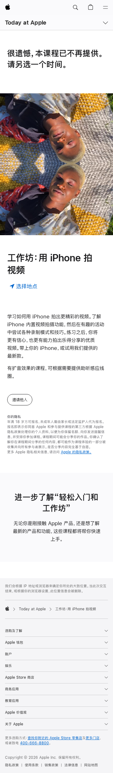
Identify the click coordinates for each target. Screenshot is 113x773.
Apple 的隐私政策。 (76, 452)
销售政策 (51, 765)
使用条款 (32, 765)
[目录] (105, 7)
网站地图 (91, 765)
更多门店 (93, 738)
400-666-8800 (34, 743)
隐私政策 (12, 765)
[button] (75, 7)
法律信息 (71, 765)
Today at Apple (25, 23)
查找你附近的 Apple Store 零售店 (55, 738)
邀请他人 (19, 400)
